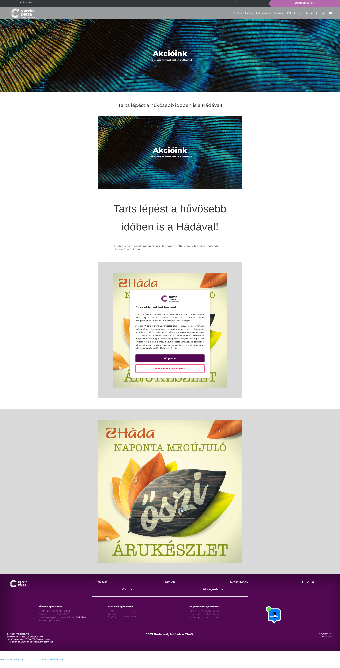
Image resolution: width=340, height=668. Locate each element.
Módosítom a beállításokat (170, 368)
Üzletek (237, 13)
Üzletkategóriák (304, 2)
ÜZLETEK (81, 617)
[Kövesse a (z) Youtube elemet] (313, 582)
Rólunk (291, 13)
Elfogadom (170, 358)
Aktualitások (263, 13)
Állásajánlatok (213, 589)
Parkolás (279, 13)
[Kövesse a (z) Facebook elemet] (302, 582)
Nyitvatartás (305, 13)
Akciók (249, 13)
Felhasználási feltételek (53, 659)
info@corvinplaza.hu (18, 634)
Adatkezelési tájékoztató (12, 659)
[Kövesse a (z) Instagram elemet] (308, 582)
